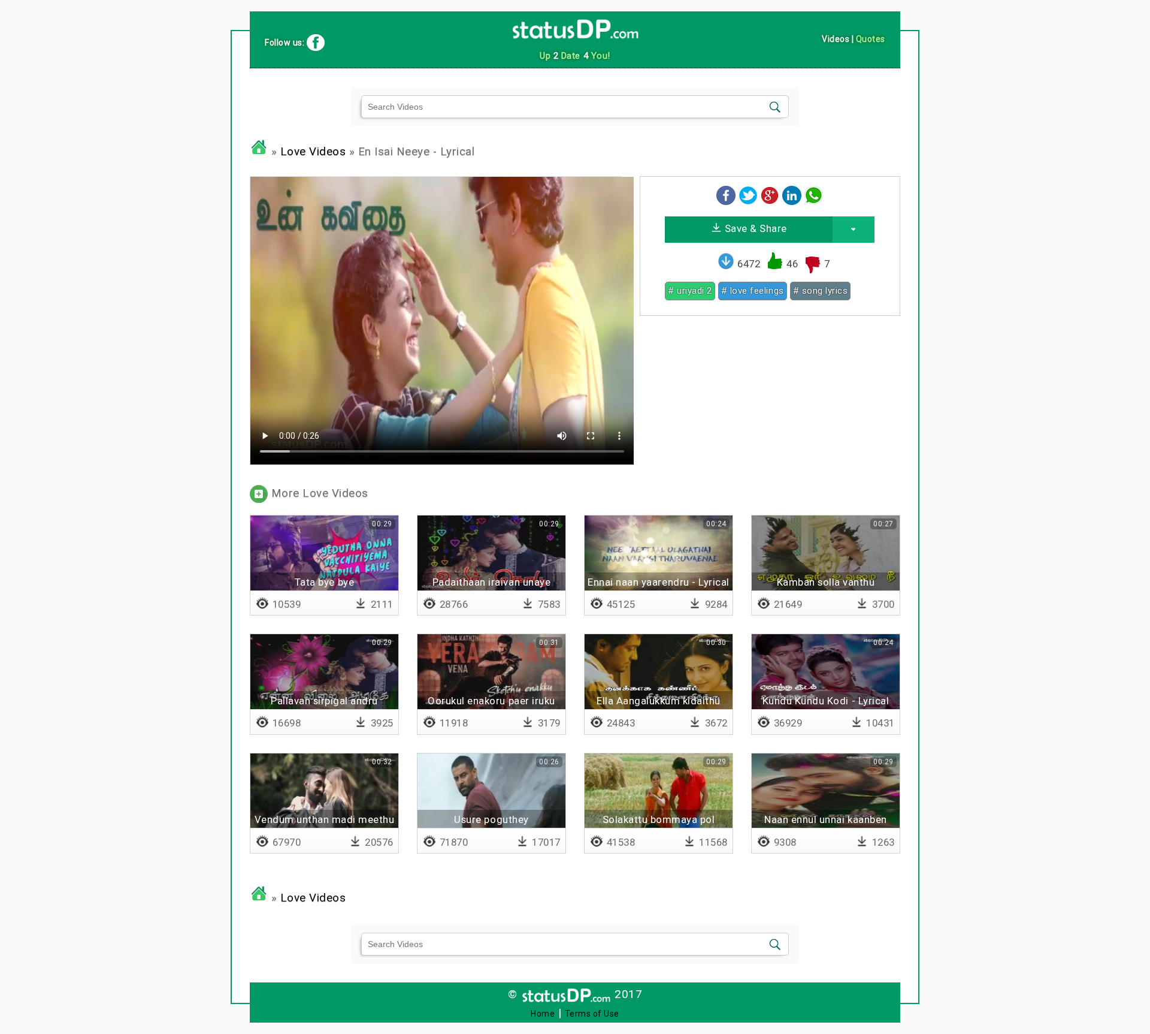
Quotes (870, 39)
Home (543, 1013)
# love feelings (752, 290)
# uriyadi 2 (690, 290)
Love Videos (313, 151)
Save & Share (754, 228)
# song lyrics (820, 290)
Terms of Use (592, 1013)
